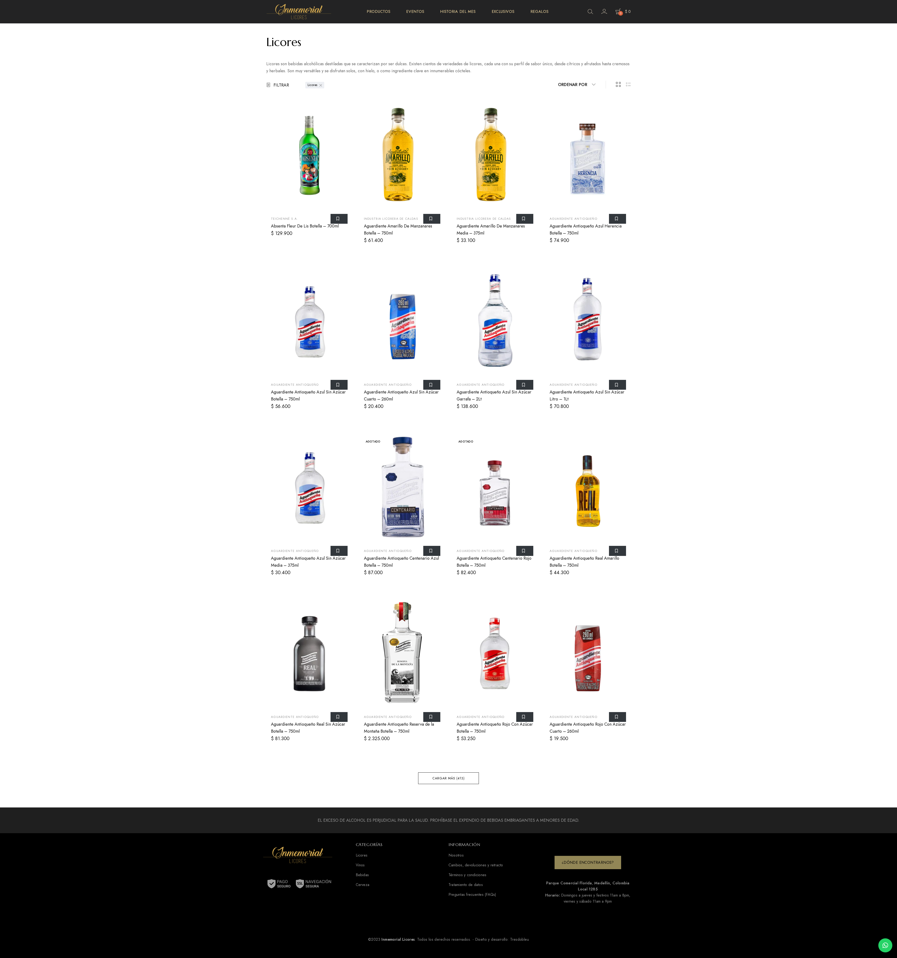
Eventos (415, 11)
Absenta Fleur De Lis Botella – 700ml (305, 226)
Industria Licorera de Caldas (391, 218)
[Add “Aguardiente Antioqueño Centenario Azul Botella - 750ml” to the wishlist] (431, 551)
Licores (312, 85)
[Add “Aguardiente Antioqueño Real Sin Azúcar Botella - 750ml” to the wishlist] (339, 717)
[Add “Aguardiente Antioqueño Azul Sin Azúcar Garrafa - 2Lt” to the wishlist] (524, 385)
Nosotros (456, 855)
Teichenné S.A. (284, 218)
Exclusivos (503, 11)
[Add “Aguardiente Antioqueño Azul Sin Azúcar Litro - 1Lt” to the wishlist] (617, 385)
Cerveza (363, 885)
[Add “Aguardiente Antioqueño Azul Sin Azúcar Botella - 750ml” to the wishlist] (339, 385)
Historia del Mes (458, 11)
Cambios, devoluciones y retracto (475, 865)
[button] (885, 945)
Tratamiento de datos (465, 885)
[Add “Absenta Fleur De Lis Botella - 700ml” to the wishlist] (339, 219)
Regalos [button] (539, 11)
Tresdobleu (519, 939)
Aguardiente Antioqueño (574, 218)
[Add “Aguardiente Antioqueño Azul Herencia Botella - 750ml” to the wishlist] (617, 219)
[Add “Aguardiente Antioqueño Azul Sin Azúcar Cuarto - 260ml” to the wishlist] (431, 385)
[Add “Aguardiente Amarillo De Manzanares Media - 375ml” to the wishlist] (524, 219)
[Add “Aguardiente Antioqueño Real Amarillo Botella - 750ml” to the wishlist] (617, 551)
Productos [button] (378, 11)
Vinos (360, 865)
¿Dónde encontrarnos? (588, 862)
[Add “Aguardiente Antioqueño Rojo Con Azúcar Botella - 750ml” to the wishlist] (524, 717)
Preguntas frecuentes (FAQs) (472, 895)
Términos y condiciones (467, 875)
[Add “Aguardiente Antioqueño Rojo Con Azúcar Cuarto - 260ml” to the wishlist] (617, 717)
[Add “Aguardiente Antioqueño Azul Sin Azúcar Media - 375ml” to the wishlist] (339, 551)
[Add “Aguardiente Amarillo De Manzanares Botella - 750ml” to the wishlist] (431, 219)
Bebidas (362, 875)
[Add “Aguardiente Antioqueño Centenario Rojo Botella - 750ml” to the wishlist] (524, 551)
